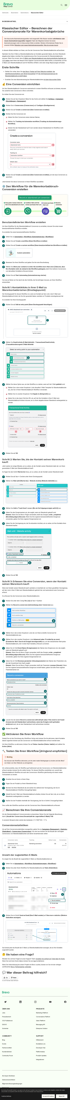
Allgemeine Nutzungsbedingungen (12, 1083)
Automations (25, 13)
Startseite (5, 13)
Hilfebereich (39, 1040)
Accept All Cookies (48, 1096)
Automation (14, 13)
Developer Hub (40, 1048)
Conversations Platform (43, 1016)
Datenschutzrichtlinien (8, 1080)
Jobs (3, 1013)
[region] (35, 1094)
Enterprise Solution (41, 1028)
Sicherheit (5, 1028)
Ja (7, 977)
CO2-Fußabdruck (7, 1020)
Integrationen (40, 1059)
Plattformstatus (40, 1051)
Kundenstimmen (7, 1051)
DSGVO (4, 1024)
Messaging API (40, 1024)
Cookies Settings (6, 1096)
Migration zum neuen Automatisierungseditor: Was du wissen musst (36, 45)
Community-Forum (7, 1055)
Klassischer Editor (37, 13)
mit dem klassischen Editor (52, 79)
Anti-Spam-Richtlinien (8, 1076)
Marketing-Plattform (42, 1013)
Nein (14, 977)
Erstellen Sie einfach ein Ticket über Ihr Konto (50, 959)
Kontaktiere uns (40, 1044)
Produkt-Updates (41, 1055)
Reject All (61, 1096)
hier (35, 961)
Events (4, 1044)
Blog (3, 1040)
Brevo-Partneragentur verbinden (21, 967)
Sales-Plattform (40, 1020)
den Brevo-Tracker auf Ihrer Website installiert (37, 71)
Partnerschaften (7, 1048)
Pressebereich (6, 1016)
